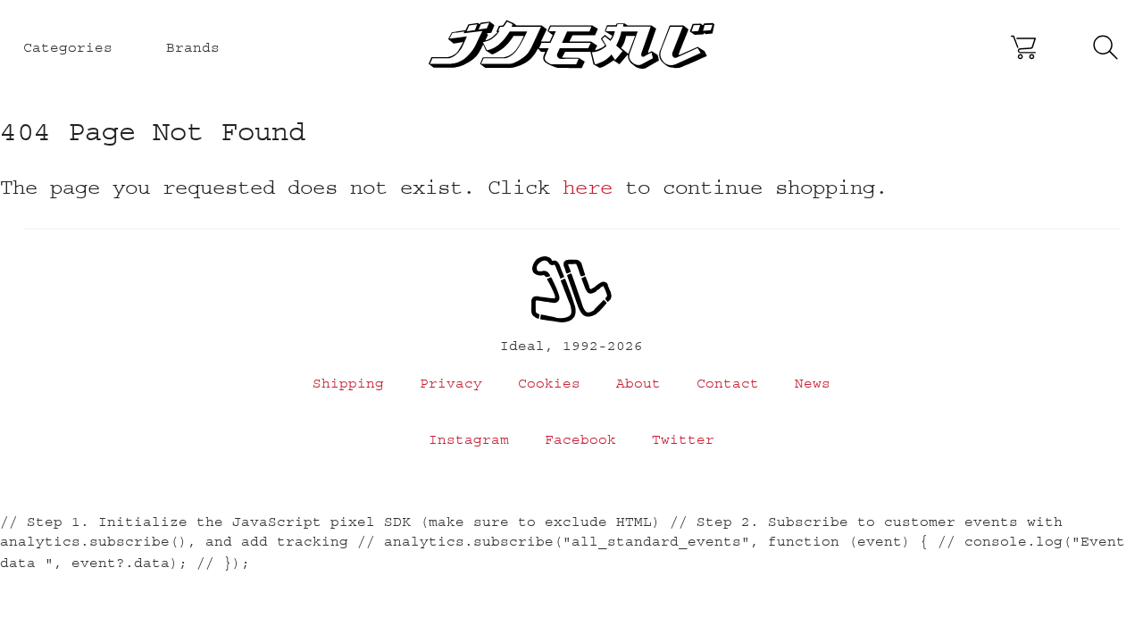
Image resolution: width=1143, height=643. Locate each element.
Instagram (469, 439)
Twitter (683, 439)
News (812, 383)
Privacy (451, 383)
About (638, 383)
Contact (728, 383)
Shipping (348, 383)
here (588, 187)
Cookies (549, 383)
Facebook (580, 439)
